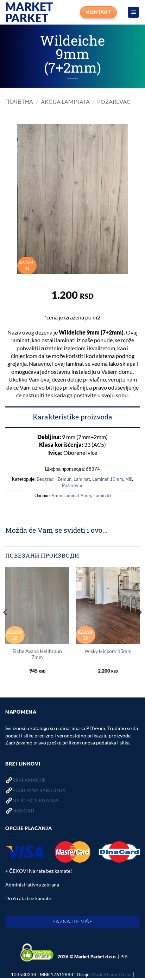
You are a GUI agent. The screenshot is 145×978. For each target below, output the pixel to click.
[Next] (139, 626)
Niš (128, 479)
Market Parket (29, 12)
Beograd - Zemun (54, 479)
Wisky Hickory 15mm (108, 651)
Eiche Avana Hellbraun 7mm (37, 654)
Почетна (19, 101)
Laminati (102, 495)
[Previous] (5, 626)
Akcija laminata (65, 101)
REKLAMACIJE (29, 780)
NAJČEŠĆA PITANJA (35, 800)
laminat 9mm (77, 495)
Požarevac (114, 101)
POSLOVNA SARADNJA (39, 790)
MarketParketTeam (112, 974)
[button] (133, 12)
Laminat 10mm (107, 479)
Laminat (82, 479)
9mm (57, 495)
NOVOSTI (23, 811)
